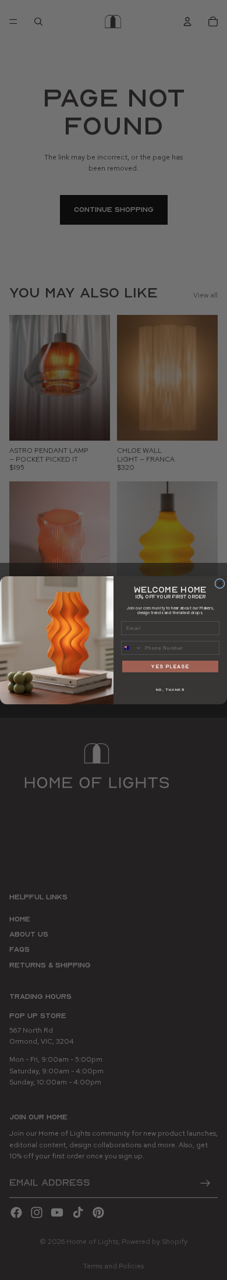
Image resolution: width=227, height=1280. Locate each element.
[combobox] (132, 647)
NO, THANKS (170, 689)
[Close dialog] (219, 583)
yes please (170, 666)
